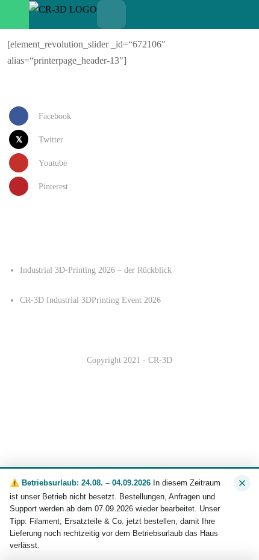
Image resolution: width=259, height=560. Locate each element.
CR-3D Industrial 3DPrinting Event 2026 (90, 300)
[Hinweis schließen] (242, 483)
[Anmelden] (169, 14)
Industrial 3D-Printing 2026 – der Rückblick (96, 270)
